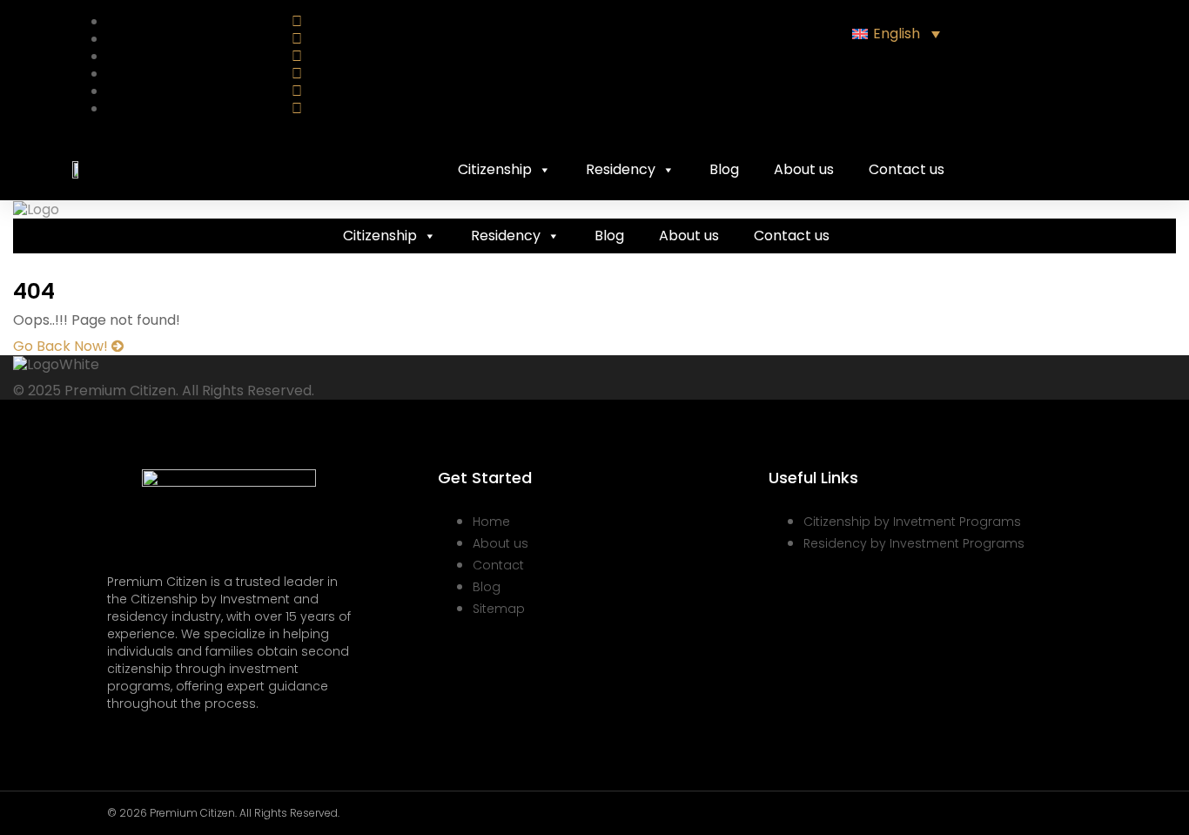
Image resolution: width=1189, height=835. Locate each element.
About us (804, 169)
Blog (724, 169)
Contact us (906, 169)
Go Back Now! (62, 346)
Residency (620, 169)
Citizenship (495, 169)
